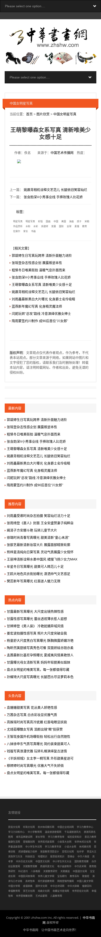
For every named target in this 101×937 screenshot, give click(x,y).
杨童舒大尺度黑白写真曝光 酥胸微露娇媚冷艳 (40, 640)
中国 (56, 221)
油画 (71, 221)
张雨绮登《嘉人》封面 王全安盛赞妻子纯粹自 (40, 523)
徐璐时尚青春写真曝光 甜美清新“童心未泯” (38, 537)
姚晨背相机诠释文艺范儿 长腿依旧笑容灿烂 (55, 190)
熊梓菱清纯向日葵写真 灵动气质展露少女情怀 (40, 552)
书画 (33, 231)
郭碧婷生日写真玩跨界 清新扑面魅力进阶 (42, 255)
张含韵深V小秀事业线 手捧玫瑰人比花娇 (53, 197)
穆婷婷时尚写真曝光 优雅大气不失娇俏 (35, 765)
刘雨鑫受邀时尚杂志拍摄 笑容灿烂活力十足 (38, 516)
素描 (76, 226)
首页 (29, 114)
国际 (61, 226)
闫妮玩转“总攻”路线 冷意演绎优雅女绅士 (41, 313)
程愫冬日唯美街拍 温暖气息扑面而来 (38, 270)
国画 (48, 221)
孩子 (79, 221)
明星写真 (18, 221)
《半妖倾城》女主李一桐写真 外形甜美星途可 (40, 758)
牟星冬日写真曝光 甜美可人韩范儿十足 (35, 566)
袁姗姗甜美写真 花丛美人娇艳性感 (32, 707)
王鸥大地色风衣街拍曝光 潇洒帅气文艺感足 (38, 574)
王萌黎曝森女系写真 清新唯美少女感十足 (42, 284)
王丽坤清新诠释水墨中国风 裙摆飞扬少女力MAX (42, 559)
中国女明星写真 (64, 114)
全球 (69, 226)
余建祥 (44, 226)
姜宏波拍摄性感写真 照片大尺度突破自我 (37, 633)
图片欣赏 (43, 114)
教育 (84, 226)
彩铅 (40, 221)
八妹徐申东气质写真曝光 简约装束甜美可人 (38, 744)
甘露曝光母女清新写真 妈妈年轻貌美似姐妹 (38, 662)
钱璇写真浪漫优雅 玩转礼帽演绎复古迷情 (37, 751)
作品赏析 (18, 226)
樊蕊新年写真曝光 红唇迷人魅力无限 (33, 581)
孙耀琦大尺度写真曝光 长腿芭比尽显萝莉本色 (40, 677)
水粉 (28, 226)
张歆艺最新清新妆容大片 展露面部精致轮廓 (38, 545)
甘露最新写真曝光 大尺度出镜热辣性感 (35, 611)
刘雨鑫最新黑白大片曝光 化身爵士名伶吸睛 (43, 299)
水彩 (35, 226)
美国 (63, 221)
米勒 (87, 221)
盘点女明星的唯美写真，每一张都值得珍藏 (38, 669)
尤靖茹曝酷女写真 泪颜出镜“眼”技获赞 (35, 729)
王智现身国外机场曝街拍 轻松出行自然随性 (38, 736)
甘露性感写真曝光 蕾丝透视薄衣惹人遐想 (37, 619)
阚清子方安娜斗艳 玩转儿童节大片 (32, 530)
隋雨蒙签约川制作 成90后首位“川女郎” (40, 321)
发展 (53, 226)
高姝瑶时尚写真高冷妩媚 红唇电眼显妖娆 (37, 722)
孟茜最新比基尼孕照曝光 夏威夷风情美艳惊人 (40, 655)
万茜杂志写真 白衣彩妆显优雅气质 (32, 715)
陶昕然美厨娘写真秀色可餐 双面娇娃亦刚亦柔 (40, 648)
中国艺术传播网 (62, 153)
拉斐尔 (16, 231)
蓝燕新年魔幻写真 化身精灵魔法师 (37, 306)
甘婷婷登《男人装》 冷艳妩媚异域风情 (35, 626)
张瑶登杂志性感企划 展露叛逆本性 (37, 263)
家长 (25, 231)
